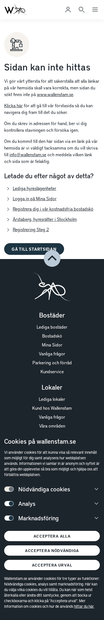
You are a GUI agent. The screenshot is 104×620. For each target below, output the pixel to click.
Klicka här (13, 105)
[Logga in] (68, 9)
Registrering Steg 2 (31, 229)
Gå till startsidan (34, 249)
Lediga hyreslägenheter (34, 188)
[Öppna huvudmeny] (95, 9)
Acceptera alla (52, 536)
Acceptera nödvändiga (52, 550)
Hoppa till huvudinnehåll (32, 12)
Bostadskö (52, 336)
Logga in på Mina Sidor (35, 198)
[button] (52, 258)
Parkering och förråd (52, 362)
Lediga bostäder (52, 327)
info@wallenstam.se (27, 154)
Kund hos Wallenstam (52, 408)
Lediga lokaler (52, 399)
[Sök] (81, 9)
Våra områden (52, 426)
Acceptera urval (52, 565)
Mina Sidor (52, 344)
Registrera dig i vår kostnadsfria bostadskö (53, 209)
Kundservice (52, 371)
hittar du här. (84, 606)
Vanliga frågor (52, 353)
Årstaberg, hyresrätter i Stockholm (45, 219)
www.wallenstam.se (55, 94)
